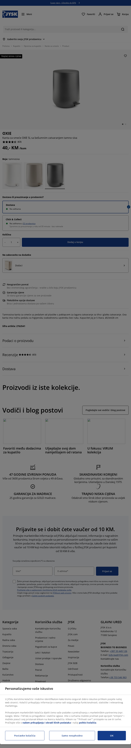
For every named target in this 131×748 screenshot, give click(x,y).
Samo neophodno (72, 735)
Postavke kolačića (24, 735)
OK (111, 735)
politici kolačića (87, 722)
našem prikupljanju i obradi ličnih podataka (47, 722)
